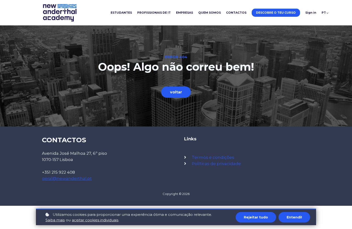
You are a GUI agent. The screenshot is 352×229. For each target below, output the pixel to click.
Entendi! (294, 217)
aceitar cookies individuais (95, 220)
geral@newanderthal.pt (67, 178)
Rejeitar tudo (256, 217)
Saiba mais (55, 220)
